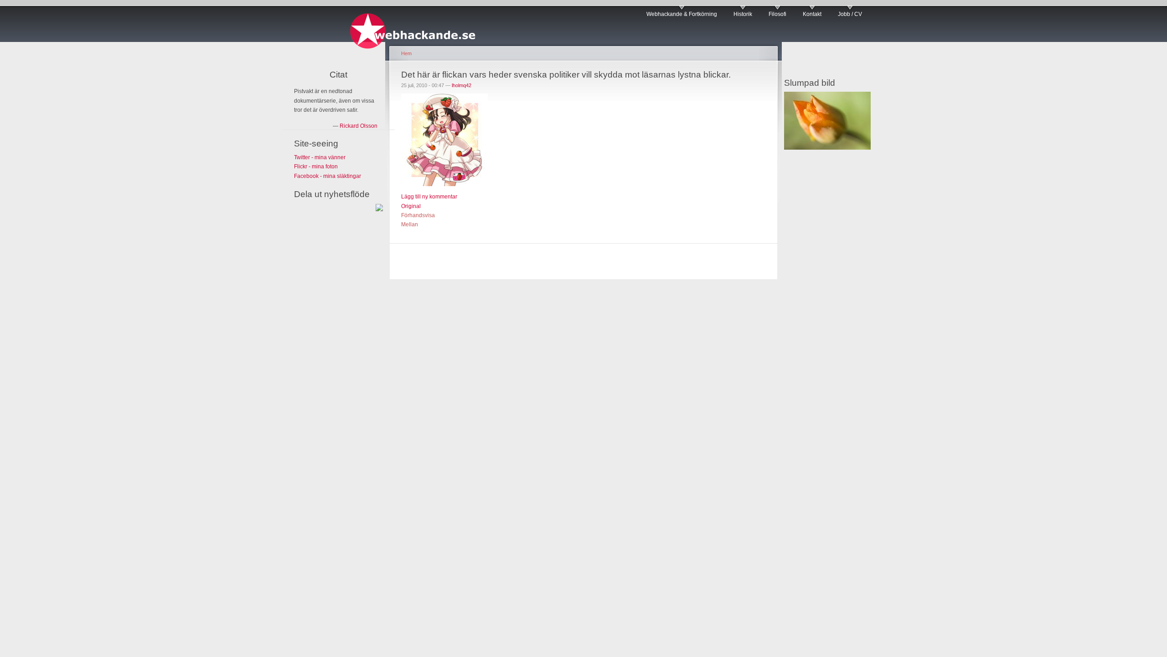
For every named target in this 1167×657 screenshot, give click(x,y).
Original (411, 206)
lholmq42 (461, 85)
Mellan (409, 224)
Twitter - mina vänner (320, 157)
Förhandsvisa (418, 215)
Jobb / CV (850, 14)
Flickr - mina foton (316, 166)
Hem (406, 53)
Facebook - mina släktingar (327, 176)
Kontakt (812, 14)
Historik (742, 14)
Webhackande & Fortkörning (681, 14)
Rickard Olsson (358, 126)
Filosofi (777, 14)
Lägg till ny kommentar (429, 196)
